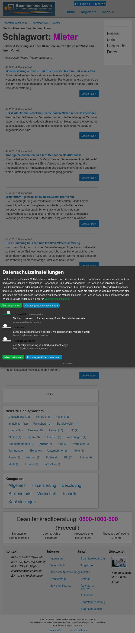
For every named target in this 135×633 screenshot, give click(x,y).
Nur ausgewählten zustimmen (41, 305)
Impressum (67, 363)
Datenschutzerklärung (56, 298)
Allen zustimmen (11, 305)
